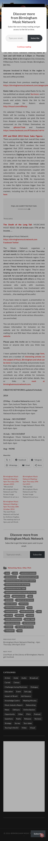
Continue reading (24, 47)
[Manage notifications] (42, 835)
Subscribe (35, 38)
